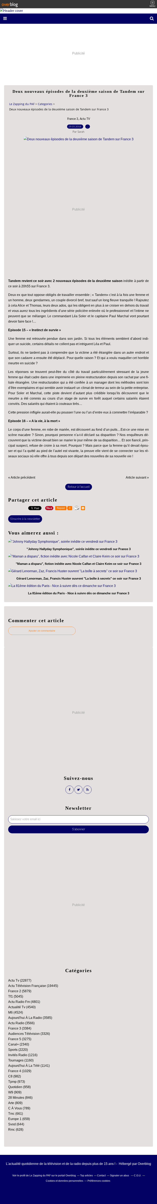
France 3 (72, 119)
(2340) (18, 1044)
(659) (19, 1119)
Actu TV (85, 119)
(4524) (15, 1012)
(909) (14, 1092)
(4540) (22, 1007)
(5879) (19, 991)
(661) (15, 1113)
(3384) (19, 1028)
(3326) (29, 1033)
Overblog (144, 1163)
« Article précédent (21, 477)
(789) (19, 1108)
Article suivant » (137, 477)
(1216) (22, 1055)
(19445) (33, 986)
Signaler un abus (120, 1175)
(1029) (19, 1071)
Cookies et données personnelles (64, 1180)
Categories (45, 104)
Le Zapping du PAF (22, 104)
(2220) (18, 1049)
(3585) (30, 1017)
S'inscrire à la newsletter (25, 519)
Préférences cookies (98, 1180)
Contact (101, 1175)
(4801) (24, 1002)
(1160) (21, 1060)
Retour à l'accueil (79, 486)
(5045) (15, 996)
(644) (16, 1124)
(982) (14, 1076)
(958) (19, 1087)
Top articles (86, 1175)
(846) (20, 1097)
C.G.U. (137, 1175)
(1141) (29, 1065)
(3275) (19, 1039)
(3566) (21, 1023)
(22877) (19, 980)
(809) (15, 1103)
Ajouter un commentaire (42, 630)
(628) (15, 1129)
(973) (16, 1081)
